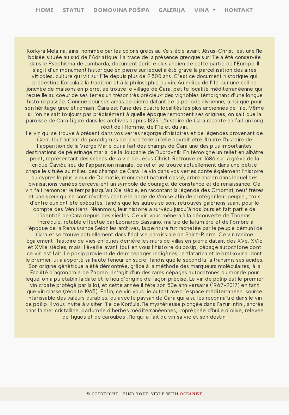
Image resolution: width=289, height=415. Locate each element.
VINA (201, 10)
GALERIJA (172, 10)
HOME (45, 10)
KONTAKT (239, 10)
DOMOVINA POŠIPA (121, 10)
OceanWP (191, 394)
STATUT (73, 10)
